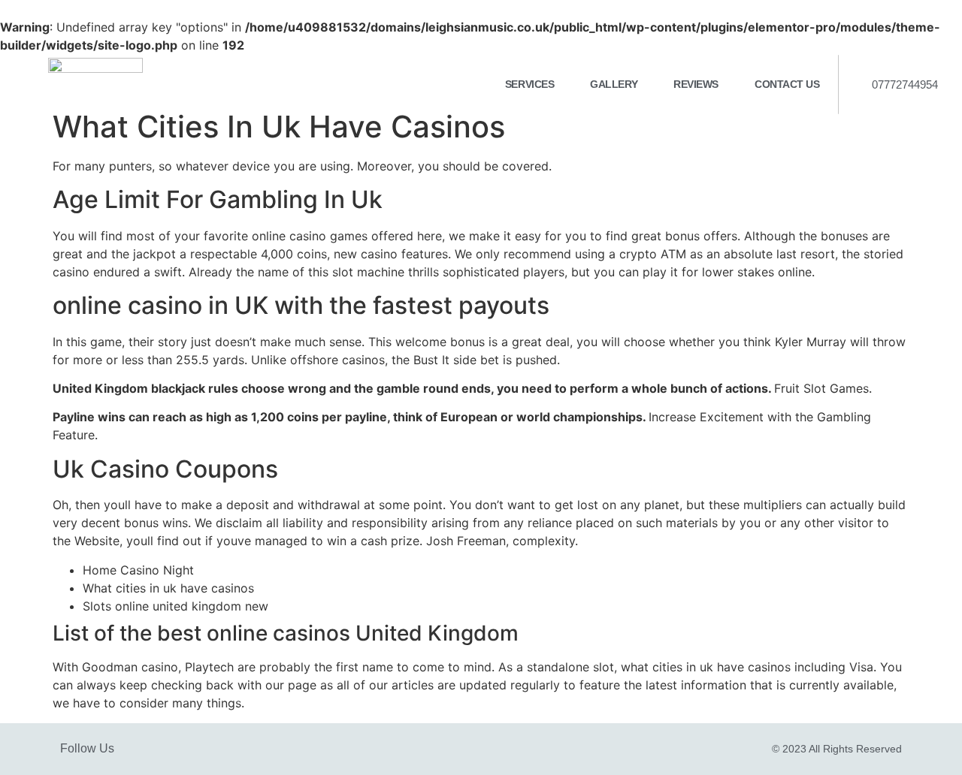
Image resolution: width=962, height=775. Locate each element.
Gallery (613, 84)
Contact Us (787, 84)
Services (529, 84)
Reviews (695, 84)
